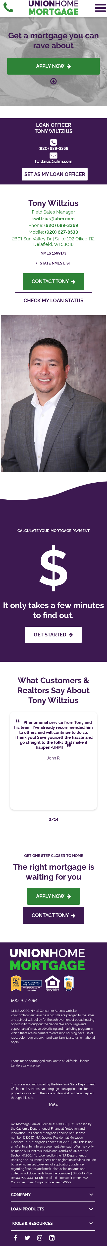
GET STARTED (51, 635)
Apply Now (51, 66)
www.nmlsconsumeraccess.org (32, 1015)
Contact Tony (51, 281)
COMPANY (21, 1194)
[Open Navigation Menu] (100, 8)
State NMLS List (55, 263)
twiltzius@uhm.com (53, 161)
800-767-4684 (24, 1000)
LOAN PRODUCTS (27, 1209)
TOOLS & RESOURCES (32, 1223)
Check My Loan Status (53, 301)
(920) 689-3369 (53, 148)
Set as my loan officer (54, 174)
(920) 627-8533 (61, 232)
